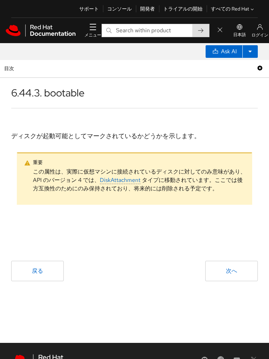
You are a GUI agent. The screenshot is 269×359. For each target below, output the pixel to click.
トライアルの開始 (182, 9)
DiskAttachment (120, 180)
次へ (231, 271)
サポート (89, 9)
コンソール (119, 9)
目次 (10, 68)
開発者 (147, 9)
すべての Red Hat (230, 9)
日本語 (239, 35)
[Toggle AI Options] (250, 51)
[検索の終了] (220, 30)
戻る (37, 271)
